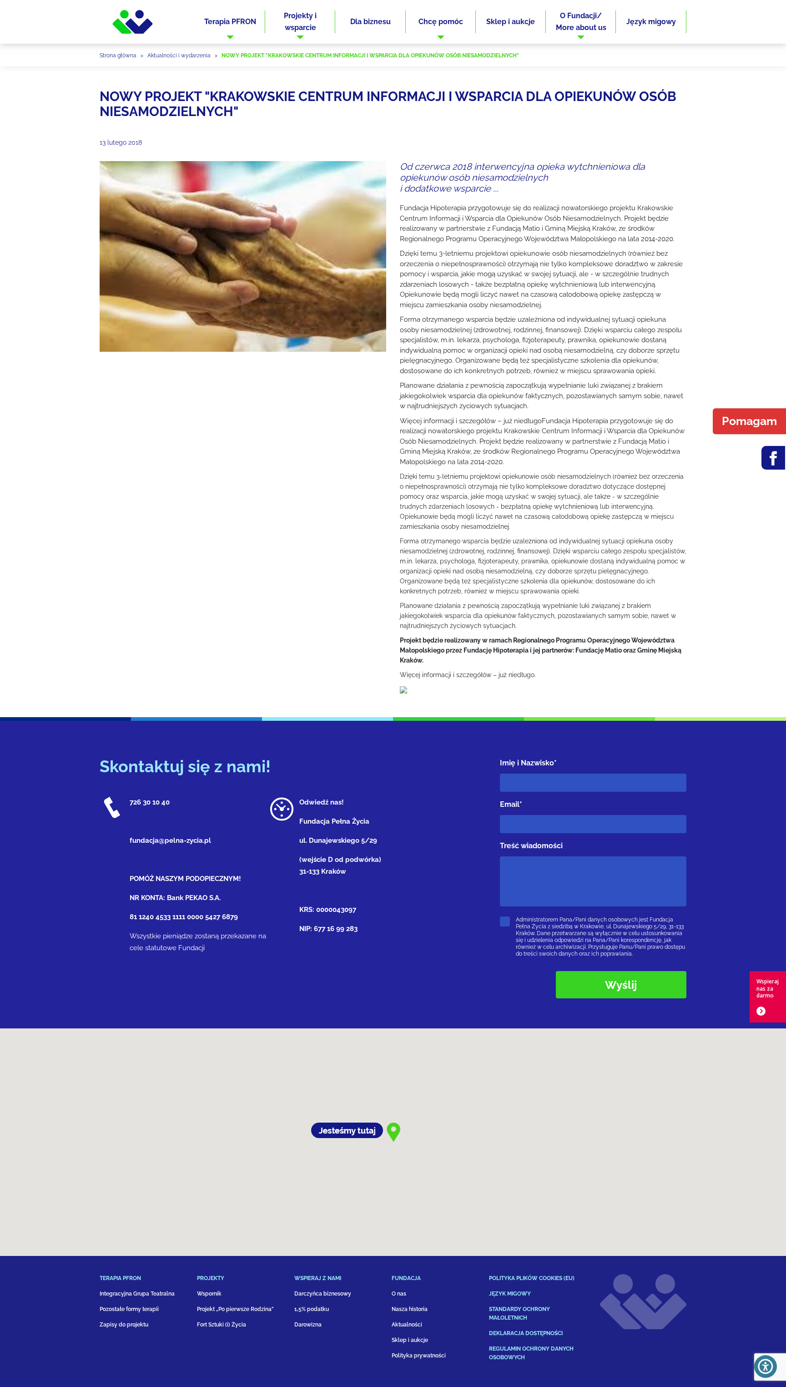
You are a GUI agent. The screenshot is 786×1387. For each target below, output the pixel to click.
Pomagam (749, 421)
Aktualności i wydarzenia (179, 55)
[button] (230, 22)
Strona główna (118, 55)
